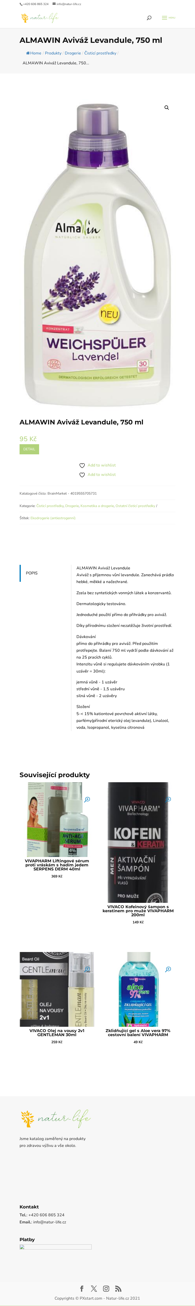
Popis (32, 573)
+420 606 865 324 (35, 4)
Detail (29, 449)
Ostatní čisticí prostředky (135, 505)
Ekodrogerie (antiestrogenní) (53, 518)
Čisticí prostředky (49, 505)
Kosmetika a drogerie (97, 505)
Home (35, 53)
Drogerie (72, 505)
